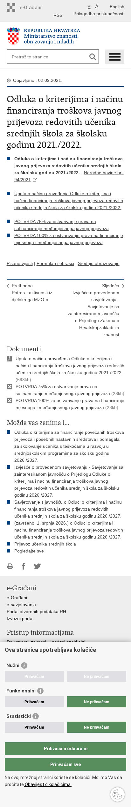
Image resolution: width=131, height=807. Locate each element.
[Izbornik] (114, 57)
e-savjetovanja (21, 604)
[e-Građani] (34, 7)
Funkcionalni (21, 691)
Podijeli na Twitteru (37, 566)
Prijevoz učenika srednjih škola (45, 543)
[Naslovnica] (66, 36)
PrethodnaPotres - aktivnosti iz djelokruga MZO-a (32, 292)
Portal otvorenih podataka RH (36, 611)
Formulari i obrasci (55, 263)
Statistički (18, 716)
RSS (57, 15)
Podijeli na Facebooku (23, 566)
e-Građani (17, 597)
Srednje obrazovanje (99, 263)
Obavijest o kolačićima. (48, 784)
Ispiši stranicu (10, 566)
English (117, 6)
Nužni (12, 665)
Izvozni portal (20, 618)
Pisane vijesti (20, 263)
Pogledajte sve (29, 550)
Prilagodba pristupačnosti (98, 13)
